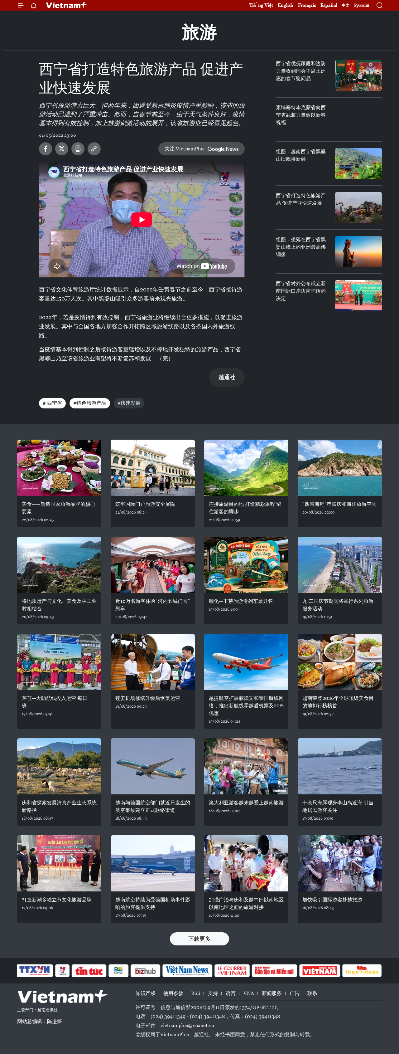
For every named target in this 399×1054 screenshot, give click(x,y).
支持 (213, 993)
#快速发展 (129, 403)
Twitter (61, 148)
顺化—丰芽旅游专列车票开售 (241, 601)
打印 (77, 148)
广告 (295, 993)
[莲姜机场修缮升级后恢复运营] (153, 662)
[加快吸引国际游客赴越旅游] (340, 863)
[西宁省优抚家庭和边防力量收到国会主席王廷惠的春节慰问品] (358, 75)
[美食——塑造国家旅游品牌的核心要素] (59, 468)
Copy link (94, 148)
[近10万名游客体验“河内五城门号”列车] (153, 565)
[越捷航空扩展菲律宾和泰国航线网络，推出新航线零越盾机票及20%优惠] (246, 662)
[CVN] (232, 970)
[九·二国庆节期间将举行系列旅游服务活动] (340, 565)
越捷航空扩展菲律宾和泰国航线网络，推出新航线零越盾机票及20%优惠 (246, 705)
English (285, 5)
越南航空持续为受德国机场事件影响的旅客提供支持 (152, 903)
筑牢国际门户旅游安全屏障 (145, 504)
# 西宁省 (52, 403)
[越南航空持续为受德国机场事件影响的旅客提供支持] (153, 863)
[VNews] (62, 970)
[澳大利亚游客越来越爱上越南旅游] (246, 766)
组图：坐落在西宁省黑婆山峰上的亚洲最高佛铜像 (301, 247)
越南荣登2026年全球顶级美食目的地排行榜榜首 (338, 702)
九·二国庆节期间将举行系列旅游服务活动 (337, 605)
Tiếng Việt (261, 5)
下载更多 (199, 938)
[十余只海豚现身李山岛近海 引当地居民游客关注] (340, 766)
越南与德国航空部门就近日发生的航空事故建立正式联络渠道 (152, 806)
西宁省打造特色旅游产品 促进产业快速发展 (301, 199)
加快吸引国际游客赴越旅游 (332, 900)
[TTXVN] (34, 970)
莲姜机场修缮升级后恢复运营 (147, 698)
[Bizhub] (145, 970)
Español (328, 5)
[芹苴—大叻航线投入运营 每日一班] (59, 662)
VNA (248, 993)
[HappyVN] (362, 970)
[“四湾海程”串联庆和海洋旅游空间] (340, 468)
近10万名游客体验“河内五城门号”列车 (152, 605)
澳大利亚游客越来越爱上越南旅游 (246, 803)
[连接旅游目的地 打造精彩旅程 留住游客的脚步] (246, 468)
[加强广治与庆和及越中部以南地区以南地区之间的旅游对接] (246, 863)
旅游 (199, 32)
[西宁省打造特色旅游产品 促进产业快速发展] (358, 207)
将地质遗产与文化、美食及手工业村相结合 (59, 605)
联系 (312, 993)
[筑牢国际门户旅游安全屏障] (153, 468)
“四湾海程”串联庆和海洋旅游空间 (339, 504)
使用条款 (173, 993)
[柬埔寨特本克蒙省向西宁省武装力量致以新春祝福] (358, 119)
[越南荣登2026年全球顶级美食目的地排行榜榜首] (340, 662)
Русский (361, 5)
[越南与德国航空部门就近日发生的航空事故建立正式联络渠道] (153, 766)
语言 (231, 993)
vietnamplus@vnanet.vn (187, 1025)
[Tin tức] (89, 970)
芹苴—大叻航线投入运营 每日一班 (57, 702)
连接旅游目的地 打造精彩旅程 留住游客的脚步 (245, 508)
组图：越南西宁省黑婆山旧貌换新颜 (301, 155)
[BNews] (118, 970)
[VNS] (187, 970)
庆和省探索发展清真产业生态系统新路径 (59, 806)
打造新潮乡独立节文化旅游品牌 (57, 900)
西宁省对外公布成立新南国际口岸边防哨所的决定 (301, 291)
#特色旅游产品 (89, 403)
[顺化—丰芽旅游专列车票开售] (246, 565)
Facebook (45, 148)
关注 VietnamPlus (184, 149)
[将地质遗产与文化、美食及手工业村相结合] (59, 565)
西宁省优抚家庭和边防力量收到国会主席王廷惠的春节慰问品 (301, 71)
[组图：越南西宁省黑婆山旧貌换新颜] (358, 163)
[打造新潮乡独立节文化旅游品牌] (59, 863)
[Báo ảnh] (319, 970)
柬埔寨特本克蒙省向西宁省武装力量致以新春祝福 (301, 115)
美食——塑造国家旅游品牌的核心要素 (58, 508)
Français (307, 5)
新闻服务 (272, 993)
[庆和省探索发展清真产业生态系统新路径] (59, 766)
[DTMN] (274, 970)
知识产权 (146, 993)
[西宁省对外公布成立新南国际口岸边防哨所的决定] (358, 295)
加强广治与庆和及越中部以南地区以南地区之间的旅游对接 (246, 903)
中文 (345, 5)
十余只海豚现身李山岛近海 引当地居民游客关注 (337, 806)
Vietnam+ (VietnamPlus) (66, 5)
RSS (195, 993)
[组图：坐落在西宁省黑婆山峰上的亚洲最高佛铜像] (358, 251)
